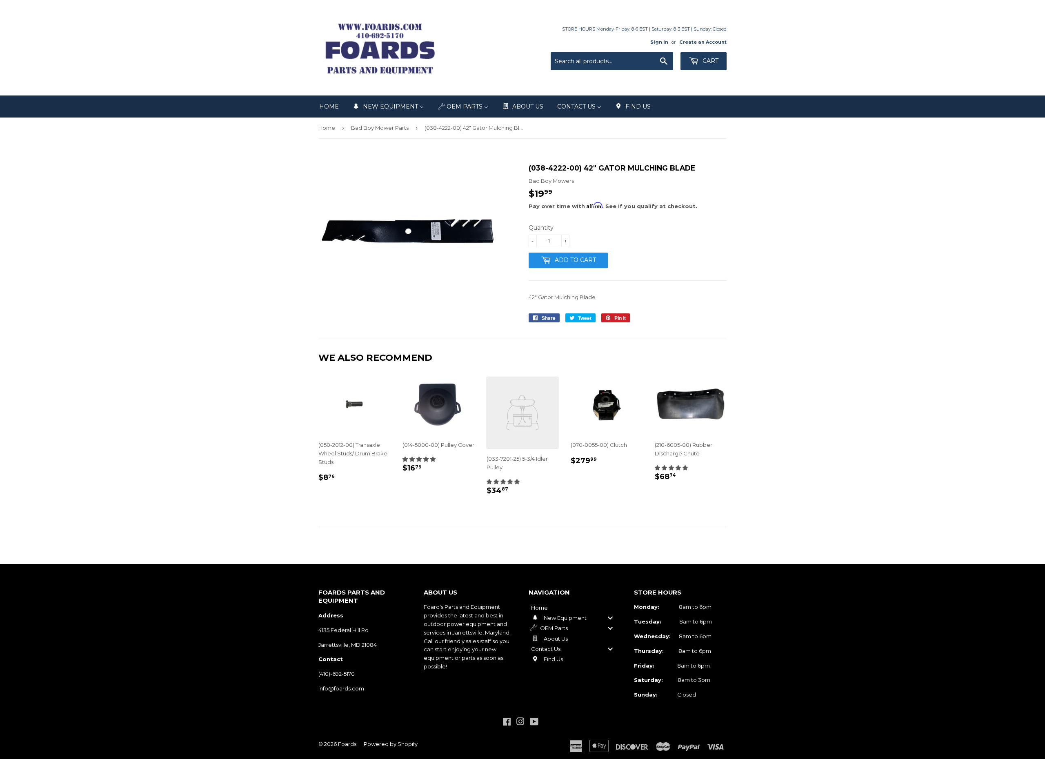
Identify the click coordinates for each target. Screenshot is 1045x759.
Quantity (541, 227)
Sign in (659, 42)
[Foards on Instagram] (520, 722)
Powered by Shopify (391, 744)
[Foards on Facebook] (506, 722)
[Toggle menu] (610, 617)
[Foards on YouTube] (534, 722)
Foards (347, 744)
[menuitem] (329, 106)
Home (326, 127)
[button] (419, 459)
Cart (709, 60)
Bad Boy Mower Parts (380, 127)
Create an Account (703, 42)
